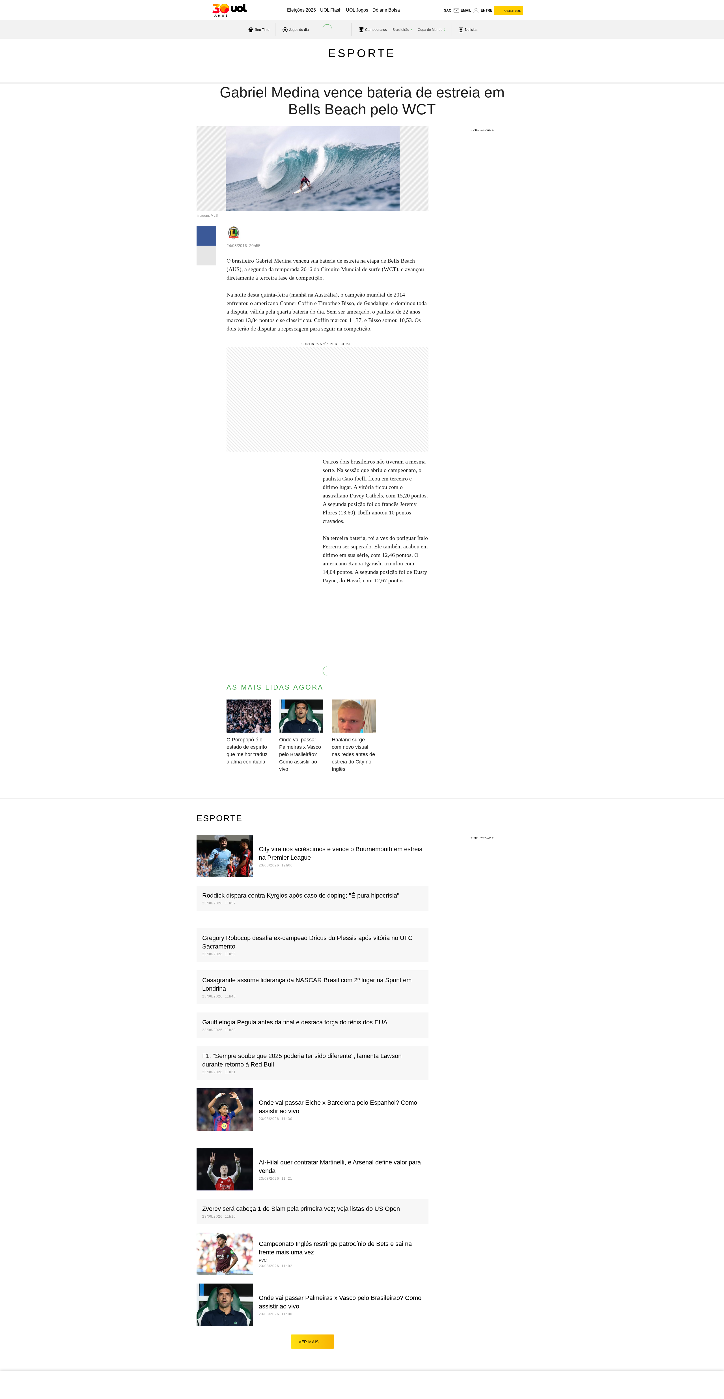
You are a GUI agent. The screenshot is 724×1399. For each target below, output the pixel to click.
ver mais (309, 1342)
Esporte (362, 53)
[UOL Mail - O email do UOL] (462, 10)
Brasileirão (401, 30)
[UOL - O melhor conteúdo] (229, 10)
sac (447, 10)
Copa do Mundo (430, 30)
